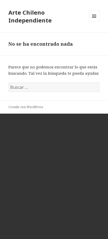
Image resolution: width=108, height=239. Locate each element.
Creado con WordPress (25, 107)
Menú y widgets (94, 21)
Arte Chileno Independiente (30, 16)
